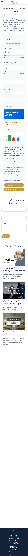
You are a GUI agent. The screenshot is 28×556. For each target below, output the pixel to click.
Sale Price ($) (7, 48)
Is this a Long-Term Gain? (11, 79)
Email (3, 214)
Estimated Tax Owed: (11, 122)
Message (4, 223)
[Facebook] (11, 536)
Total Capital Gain (11, 112)
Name (3, 206)
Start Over (9, 185)
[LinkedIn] (16, 536)
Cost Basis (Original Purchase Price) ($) (12, 63)
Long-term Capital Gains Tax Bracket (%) (12, 88)
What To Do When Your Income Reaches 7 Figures (12, 302)
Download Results (12, 189)
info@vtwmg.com (14, 533)
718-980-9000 (15, 538)
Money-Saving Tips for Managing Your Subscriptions (14, 269)
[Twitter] (14, 536)
